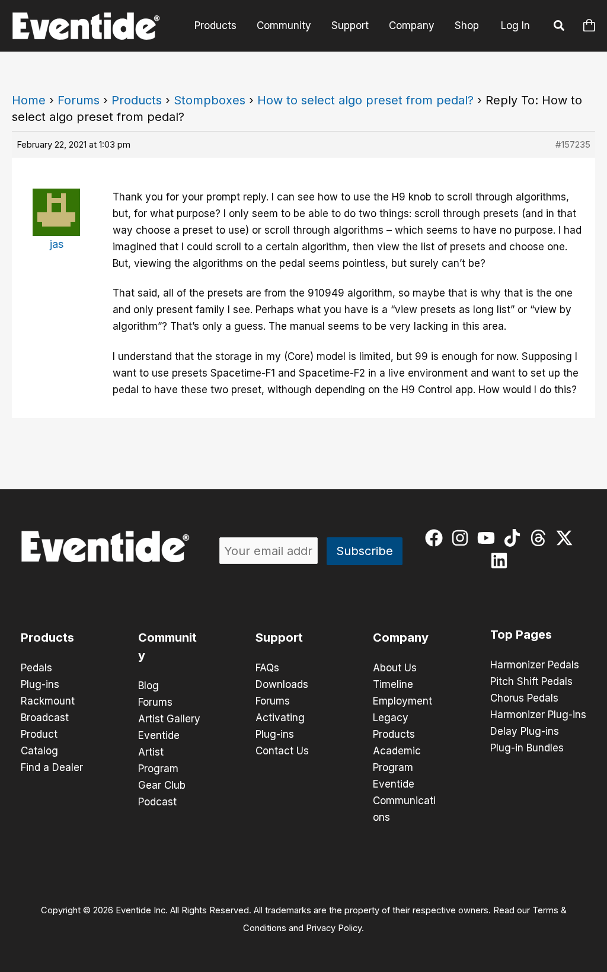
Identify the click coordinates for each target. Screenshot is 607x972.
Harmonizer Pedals (534, 665)
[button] (560, 27)
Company (412, 25)
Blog (148, 685)
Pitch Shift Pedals (531, 681)
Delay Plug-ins (524, 731)
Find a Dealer (52, 767)
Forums (78, 100)
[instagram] (462, 538)
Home (29, 100)
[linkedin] (501, 560)
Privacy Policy (334, 928)
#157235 (572, 144)
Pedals (36, 668)
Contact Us (282, 751)
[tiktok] (514, 538)
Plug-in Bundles (527, 748)
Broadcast (45, 718)
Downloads (281, 684)
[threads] (540, 538)
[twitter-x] (567, 538)
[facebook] (436, 538)
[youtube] (488, 538)
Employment (402, 701)
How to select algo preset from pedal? (365, 100)
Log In (515, 25)
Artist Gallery (169, 719)
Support (350, 25)
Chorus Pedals (524, 698)
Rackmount (48, 701)
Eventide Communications (404, 800)
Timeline (393, 684)
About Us (395, 668)
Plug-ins (40, 684)
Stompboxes (209, 100)
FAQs (267, 668)
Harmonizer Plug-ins (538, 715)
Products (215, 25)
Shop (467, 25)
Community (284, 25)
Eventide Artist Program (159, 752)
